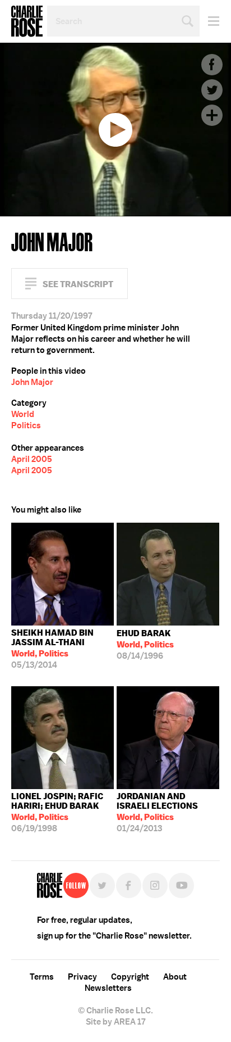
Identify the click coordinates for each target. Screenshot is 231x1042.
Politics (26, 425)
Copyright (130, 976)
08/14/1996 (145, 645)
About (175, 976)
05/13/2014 (52, 648)
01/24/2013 (157, 812)
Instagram (155, 885)
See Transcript (78, 284)
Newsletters (108, 988)
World (22, 414)
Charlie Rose (27, 21)
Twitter (212, 90)
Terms (42, 976)
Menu (209, 21)
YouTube (181, 885)
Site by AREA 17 (115, 1021)
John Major (32, 382)
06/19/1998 (57, 812)
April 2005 (31, 459)
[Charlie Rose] (49, 885)
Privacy (82, 976)
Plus (212, 115)
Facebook (212, 64)
